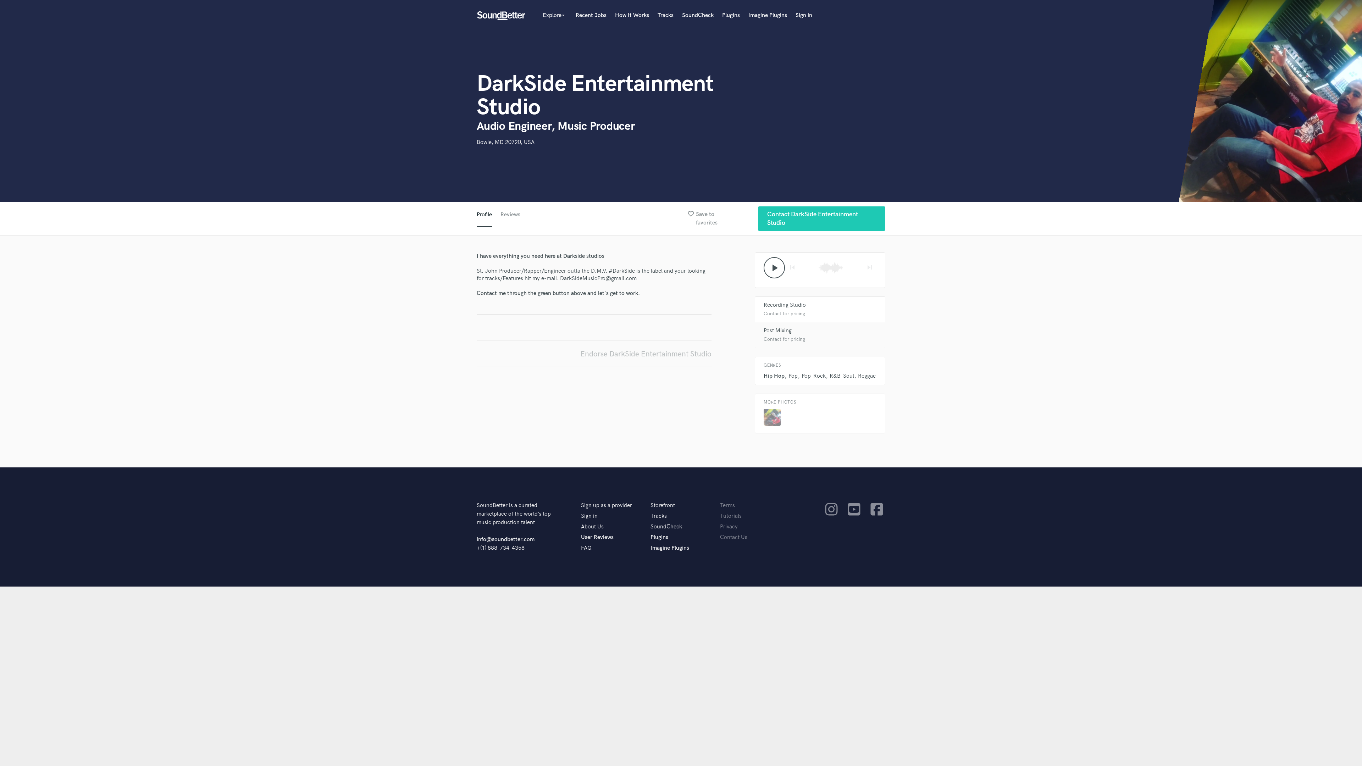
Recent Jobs (591, 15)
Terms (727, 505)
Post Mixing (778, 330)
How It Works (632, 15)
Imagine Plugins (767, 15)
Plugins (731, 15)
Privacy (729, 526)
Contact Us (733, 537)
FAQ (586, 548)
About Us (592, 526)
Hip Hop (774, 376)
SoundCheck (698, 15)
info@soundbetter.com (506, 539)
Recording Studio (785, 305)
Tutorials (731, 516)
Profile (484, 214)
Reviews (510, 214)
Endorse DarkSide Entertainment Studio (646, 354)
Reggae (867, 376)
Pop (793, 376)
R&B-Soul (842, 376)
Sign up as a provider (606, 505)
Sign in (804, 15)
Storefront (662, 505)
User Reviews (597, 537)
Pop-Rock (814, 376)
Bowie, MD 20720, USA (506, 142)
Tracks (666, 15)
